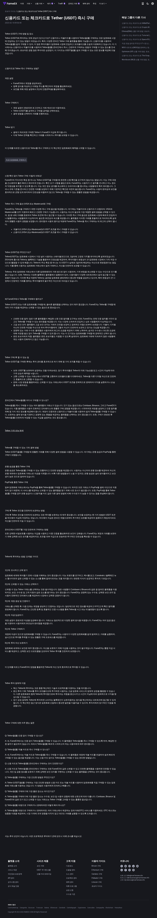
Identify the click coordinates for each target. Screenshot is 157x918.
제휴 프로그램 (71, 886)
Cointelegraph (71, 908)
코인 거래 (40, 866)
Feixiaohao (118, 908)
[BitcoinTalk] (133, 870)
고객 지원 (70, 861)
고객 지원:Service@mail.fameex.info (132, 880)
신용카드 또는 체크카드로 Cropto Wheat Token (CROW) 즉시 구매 (137, 27)
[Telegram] (133, 866)
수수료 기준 (70, 894)
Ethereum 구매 (97, 870)
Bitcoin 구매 (96, 866)
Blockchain (109, 908)
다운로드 (69, 866)
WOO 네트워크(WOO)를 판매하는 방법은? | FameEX (137, 47)
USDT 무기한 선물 (44, 870)
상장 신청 (69, 890)
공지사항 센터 (13, 882)
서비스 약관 (12, 870)
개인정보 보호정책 (15, 874)
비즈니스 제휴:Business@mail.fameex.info (134, 878)
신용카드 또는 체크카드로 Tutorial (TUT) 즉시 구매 (137, 35)
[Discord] (137, 866)
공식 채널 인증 (13, 886)
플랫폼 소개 (13, 861)
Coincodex (91, 908)
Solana (46, 908)
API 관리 (11, 878)
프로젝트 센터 (71, 878)
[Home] (10, 3)
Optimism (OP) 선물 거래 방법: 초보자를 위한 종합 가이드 (137, 51)
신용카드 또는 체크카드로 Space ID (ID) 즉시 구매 (137, 39)
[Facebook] (125, 870)
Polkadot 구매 (97, 878)
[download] (142, 3)
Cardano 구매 (97, 874)
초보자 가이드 (10, 11)
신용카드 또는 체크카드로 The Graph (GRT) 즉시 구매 (137, 55)
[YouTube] (125, 866)
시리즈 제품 (42, 861)
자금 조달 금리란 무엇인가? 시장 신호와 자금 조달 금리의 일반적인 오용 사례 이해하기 (137, 43)
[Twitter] (121, 866)
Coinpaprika (100, 908)
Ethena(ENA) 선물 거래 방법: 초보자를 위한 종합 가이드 (137, 31)
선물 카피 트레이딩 (44, 874)
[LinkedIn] (121, 870)
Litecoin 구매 (97, 882)
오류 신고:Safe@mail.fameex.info (131, 875)
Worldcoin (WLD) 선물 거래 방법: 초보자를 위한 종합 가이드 (137, 60)
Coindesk (62, 908)
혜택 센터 (69, 882)
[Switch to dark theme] (147, 3)
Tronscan (39, 908)
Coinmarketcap (13, 908)
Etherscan (53, 908)
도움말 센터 (70, 870)
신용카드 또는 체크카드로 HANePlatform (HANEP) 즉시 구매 (137, 23)
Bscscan (31, 908)
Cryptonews (82, 908)
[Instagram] (129, 866)
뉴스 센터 (69, 874)
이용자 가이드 (98, 861)
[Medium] (129, 870)
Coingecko (23, 908)
